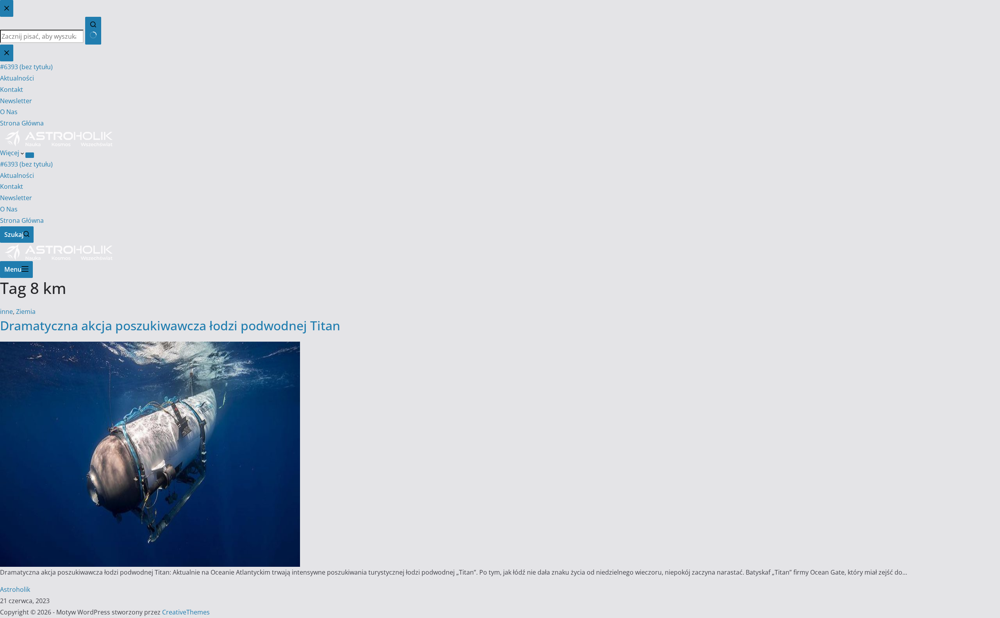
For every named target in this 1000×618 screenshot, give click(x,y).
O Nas (9, 209)
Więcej (10, 153)
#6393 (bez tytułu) (26, 164)
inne (6, 311)
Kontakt (11, 186)
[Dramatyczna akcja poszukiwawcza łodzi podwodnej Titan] (150, 347)
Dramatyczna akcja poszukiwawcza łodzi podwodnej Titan (170, 325)
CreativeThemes (186, 612)
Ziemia (26, 311)
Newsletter (16, 197)
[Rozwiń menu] (29, 155)
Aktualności (17, 175)
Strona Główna (22, 220)
